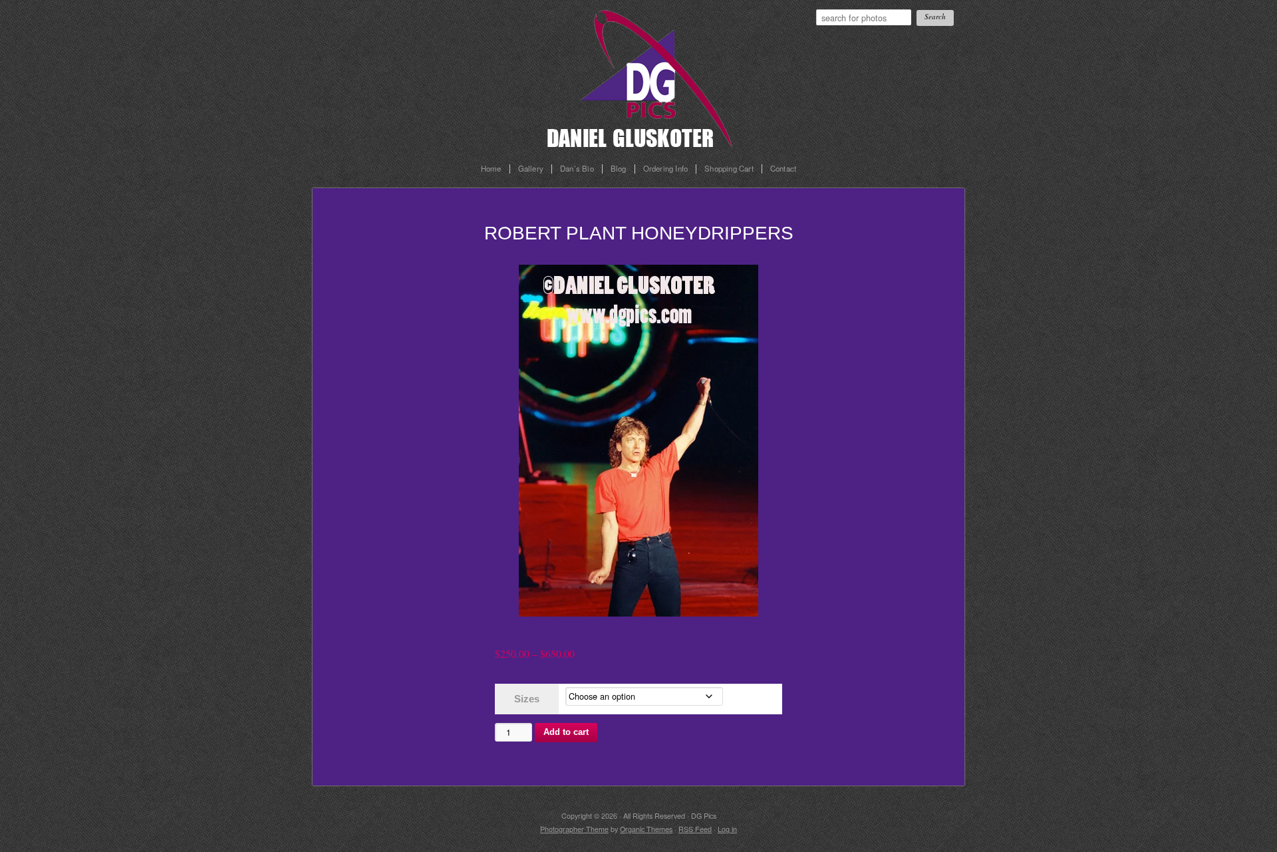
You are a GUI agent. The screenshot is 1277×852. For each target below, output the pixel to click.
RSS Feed (695, 829)
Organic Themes (646, 829)
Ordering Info (665, 169)
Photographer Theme (574, 829)
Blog (619, 169)
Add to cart (566, 732)
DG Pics (652, 74)
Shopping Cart (729, 169)
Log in (727, 829)
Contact (783, 169)
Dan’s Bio (577, 169)
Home (491, 169)
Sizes (526, 698)
